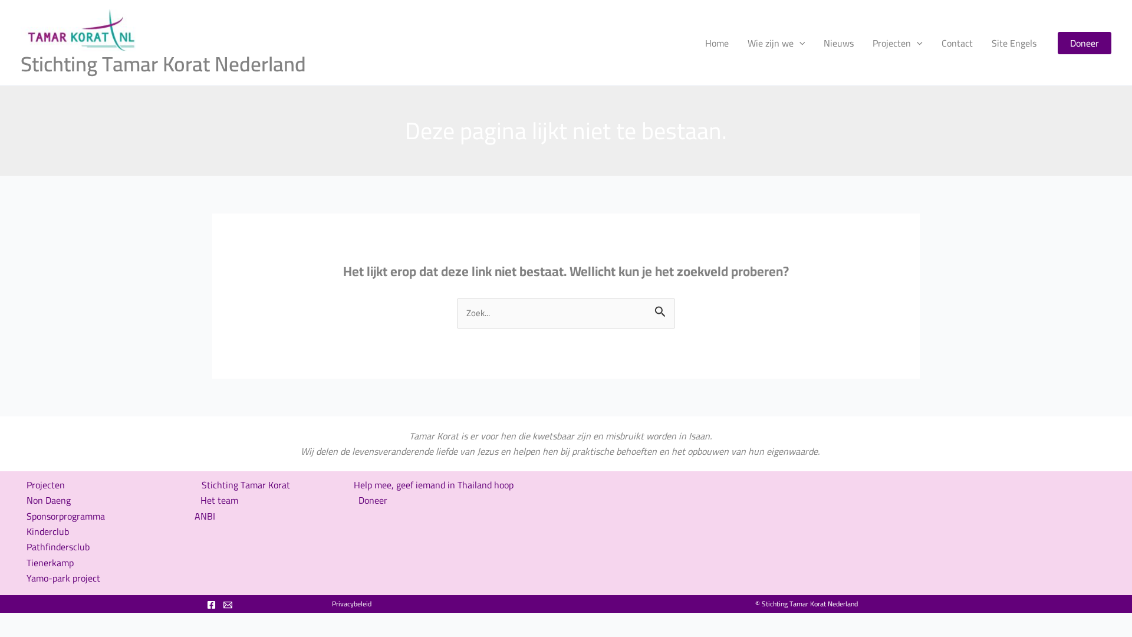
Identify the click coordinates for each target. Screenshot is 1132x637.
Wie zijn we (771, 43)
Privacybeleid (351, 603)
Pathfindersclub (58, 547)
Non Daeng (49, 500)
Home (717, 43)
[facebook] (211, 604)
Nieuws (839, 43)
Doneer (372, 500)
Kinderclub (48, 531)
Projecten (892, 43)
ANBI (205, 516)
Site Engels (1014, 43)
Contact (957, 43)
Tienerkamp (50, 563)
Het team (219, 500)
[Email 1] (227, 604)
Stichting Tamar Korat (247, 485)
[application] (799, 43)
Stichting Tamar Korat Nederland (163, 63)
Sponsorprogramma (66, 516)
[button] (1084, 43)
